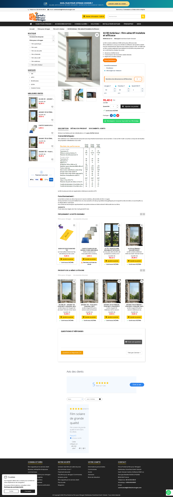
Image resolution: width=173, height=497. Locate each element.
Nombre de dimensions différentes (119, 79)
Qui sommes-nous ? (64, 469)
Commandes (92, 469)
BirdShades (35, 81)
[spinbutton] (110, 90)
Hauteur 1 (121, 86)
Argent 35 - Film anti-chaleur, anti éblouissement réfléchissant (46, 151)
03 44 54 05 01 (41, 9)
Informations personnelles (96, 467)
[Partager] (111, 115)
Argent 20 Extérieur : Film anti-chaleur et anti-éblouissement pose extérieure (46, 112)
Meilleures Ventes (35, 93)
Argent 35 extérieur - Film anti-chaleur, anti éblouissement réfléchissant (46, 138)
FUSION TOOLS (35, 88)
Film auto (34, 47)
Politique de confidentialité (13, 487)
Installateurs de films (111, 24)
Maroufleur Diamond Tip (66, 249)
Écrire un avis (137, 385)
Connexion (126, 9)
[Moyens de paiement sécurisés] (41, 177)
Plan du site (61, 482)
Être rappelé (128, 24)
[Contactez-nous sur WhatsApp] (168, 492)
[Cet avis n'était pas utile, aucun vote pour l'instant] (83, 448)
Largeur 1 (107, 86)
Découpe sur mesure (113, 71)
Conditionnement (110, 66)
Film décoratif (36, 58)
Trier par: (131, 353)
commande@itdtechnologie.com (64, 9)
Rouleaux (109, 68)
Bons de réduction (94, 477)
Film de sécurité (37, 51)
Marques (32, 70)
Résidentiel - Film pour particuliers (39, 485)
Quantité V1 (136, 86)
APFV (32, 77)
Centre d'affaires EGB (134, 472)
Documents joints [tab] (97, 128)
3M (32, 74)
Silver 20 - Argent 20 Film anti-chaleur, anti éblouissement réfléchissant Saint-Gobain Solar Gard (46, 99)
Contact (122, 462)
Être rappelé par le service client (38, 467)
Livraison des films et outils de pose (69, 467)
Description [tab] (63, 128)
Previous (141, 214)
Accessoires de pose (63, 24)
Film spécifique (36, 44)
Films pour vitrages (43, 24)
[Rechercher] (143, 17)
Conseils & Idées (81, 24)
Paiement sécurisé (64, 472)
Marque (117, 39)
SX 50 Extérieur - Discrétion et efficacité (134, 250)
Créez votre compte (138, 9)
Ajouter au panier (130, 106)
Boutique (32, 33)
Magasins (61, 485)
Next (144, 214)
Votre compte (94, 462)
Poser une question (134, 342)
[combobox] (75, 399)
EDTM (33, 84)
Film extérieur (36, 61)
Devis (139, 24)
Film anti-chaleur (37, 65)
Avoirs (90, 472)
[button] (114, 89)
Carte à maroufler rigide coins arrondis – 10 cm (46, 125)
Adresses (91, 475)
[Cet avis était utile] (79, 448)
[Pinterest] (117, 115)
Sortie (11, 491)
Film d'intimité (36, 54)
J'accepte (28, 491)
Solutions (95, 24)
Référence (106, 39)
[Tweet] (114, 115)
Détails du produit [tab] (78, 128)
